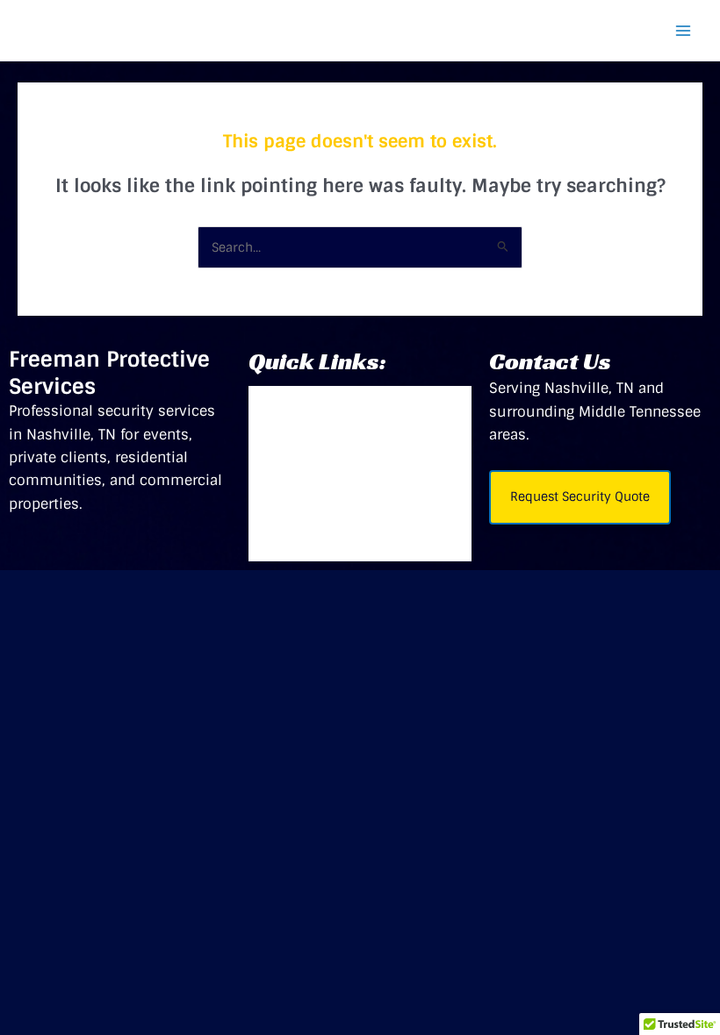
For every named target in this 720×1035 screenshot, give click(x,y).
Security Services (331, 438)
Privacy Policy (319, 543)
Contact (295, 508)
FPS (279, 403)
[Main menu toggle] (683, 30)
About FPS (304, 473)
